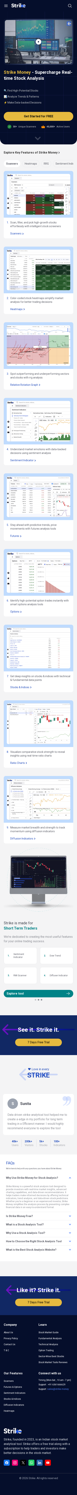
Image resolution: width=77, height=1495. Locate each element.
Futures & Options (13, 1387)
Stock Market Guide (48, 1332)
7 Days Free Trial (38, 1042)
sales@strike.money (58, 1389)
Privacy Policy (11, 1338)
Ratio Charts (17, 762)
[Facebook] (7, 1463)
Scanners (12, 163)
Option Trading (46, 1350)
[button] (6, 6)
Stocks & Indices (19, 687)
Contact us (9, 1344)
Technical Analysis (48, 1344)
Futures (14, 535)
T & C (6, 1350)
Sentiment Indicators (14, 1393)
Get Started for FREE (38, 116)
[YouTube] (48, 1463)
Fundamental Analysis (50, 1338)
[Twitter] (23, 1463)
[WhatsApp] (31, 1463)
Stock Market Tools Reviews (52, 1362)
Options (14, 611)
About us (8, 1332)
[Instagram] (15, 1463)
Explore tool (15, 993)
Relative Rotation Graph (24, 384)
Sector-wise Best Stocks (51, 1356)
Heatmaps (31, 163)
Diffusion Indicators (21, 838)
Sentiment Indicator (22, 460)
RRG (46, 163)
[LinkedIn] (40, 1463)
